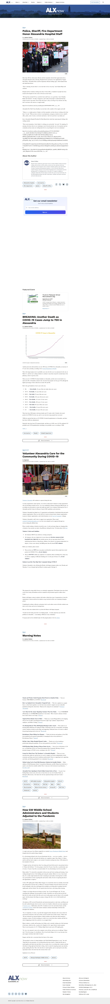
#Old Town (61, 787)
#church (60, 781)
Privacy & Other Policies (68, 987)
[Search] (103, 2)
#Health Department (46, 433)
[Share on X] (60, 184)
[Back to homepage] (9, 2)
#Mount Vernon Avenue (40, 787)
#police (37, 186)
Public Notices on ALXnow (69, 989)
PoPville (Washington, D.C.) (85, 987)
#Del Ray (45, 784)
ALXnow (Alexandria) (84, 980)
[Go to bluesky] (26, 994)
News (24, 27)
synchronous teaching (28, 907)
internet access (27, 905)
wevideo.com (26, 767)
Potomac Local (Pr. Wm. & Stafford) (88, 989)
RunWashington (83, 992)
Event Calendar (66, 985)
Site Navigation (66, 994)
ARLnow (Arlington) (84, 978)
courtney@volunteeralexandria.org (30, 521)
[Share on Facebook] (56, 184)
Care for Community (57, 516)
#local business (27, 787)
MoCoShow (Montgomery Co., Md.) (87, 985)
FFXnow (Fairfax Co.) (84, 982)
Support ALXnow (60, 2)
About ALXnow (66, 978)
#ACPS (25, 781)
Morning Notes (32, 635)
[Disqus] (45, 238)
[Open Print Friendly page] (67, 184)
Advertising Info (67, 980)
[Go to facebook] (12, 994)
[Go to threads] (22, 994)
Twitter (40, 715)
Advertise (25, 2)
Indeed (35, 738)
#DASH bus (36, 784)
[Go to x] (9, 994)
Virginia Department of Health (49, 368)
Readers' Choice (67, 992)
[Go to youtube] (19, 994)
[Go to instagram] (16, 994)
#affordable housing (36, 781)
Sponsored (26, 450)
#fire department (28, 186)
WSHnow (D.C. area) (84, 994)
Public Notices (48, 2)
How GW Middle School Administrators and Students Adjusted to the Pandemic (41, 812)
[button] (64, 73)
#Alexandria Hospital (29, 182)
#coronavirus (41, 182)
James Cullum (28, 37)
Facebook (43, 699)
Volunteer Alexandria (27, 500)
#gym (52, 784)
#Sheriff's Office (47, 186)
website (58, 617)
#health (36, 433)
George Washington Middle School (57, 851)
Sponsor (26, 460)
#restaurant (27, 790)
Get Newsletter (95, 2)
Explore (39, 2)
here (66, 528)
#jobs (58, 784)
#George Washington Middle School (39, 957)
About (17, 2)
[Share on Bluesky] (63, 184)
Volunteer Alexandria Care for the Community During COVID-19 (43, 455)
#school (35, 790)
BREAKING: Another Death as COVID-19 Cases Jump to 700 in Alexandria (42, 320)
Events (33, 2)
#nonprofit (52, 787)
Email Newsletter (67, 982)
